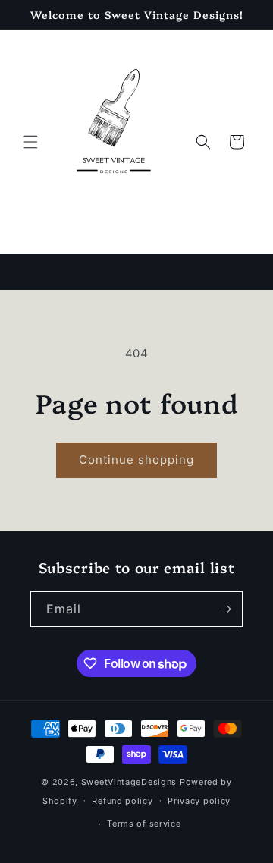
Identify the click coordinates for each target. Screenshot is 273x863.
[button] (30, 142)
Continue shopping (136, 459)
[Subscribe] (225, 609)
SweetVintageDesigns (129, 781)
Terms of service (143, 823)
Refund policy (122, 800)
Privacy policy (199, 800)
